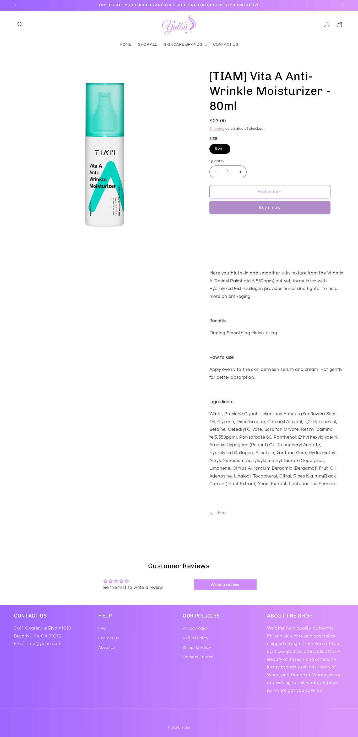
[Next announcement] (342, 5)
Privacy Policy (195, 628)
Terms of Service (198, 657)
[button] (20, 24)
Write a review (225, 585)
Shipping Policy (197, 648)
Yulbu (185, 727)
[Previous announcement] (15, 5)
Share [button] (221, 513)
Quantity (217, 161)
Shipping (217, 129)
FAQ (102, 628)
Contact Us (108, 638)
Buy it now (270, 207)
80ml (220, 148)
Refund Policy (195, 638)
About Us (107, 648)
